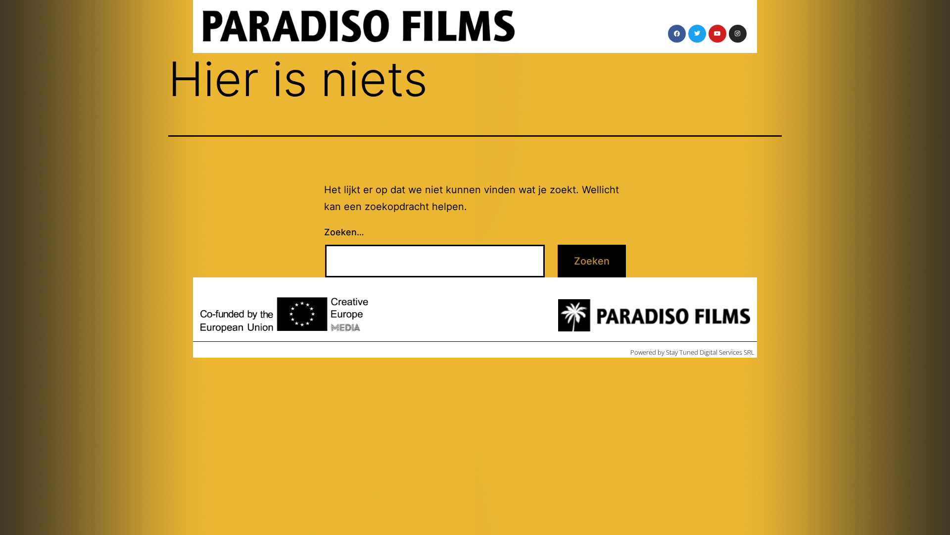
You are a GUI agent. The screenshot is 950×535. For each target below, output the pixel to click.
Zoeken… (344, 232)
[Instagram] (738, 34)
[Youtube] (717, 34)
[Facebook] (677, 34)
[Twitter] (697, 34)
